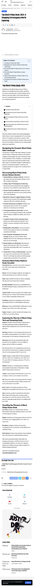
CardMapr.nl (10, 54)
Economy (13, 572)
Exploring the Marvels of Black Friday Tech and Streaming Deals (16, 76)
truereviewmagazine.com (9, 453)
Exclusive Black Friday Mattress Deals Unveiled (14, 73)
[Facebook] (9, 496)
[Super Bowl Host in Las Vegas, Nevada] (6, 564)
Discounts (25, 472)
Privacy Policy (18, 581)
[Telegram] (24, 502)
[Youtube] (9, 502)
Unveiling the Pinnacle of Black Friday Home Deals (16, 80)
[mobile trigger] (3, 2)
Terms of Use (5, 583)
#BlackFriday (10, 472)
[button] (28, 60)
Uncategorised (14, 563)
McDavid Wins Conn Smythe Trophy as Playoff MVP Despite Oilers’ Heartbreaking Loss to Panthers (21, 547)
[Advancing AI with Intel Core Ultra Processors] (6, 556)
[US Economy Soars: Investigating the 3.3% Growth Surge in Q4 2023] (6, 571)
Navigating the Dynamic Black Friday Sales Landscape (16, 65)
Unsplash (17, 54)
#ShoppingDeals (18, 472)
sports (20, 563)
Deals (18, 85)
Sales (4, 11)
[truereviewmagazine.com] (17, 1)
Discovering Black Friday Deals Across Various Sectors (17, 69)
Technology (14, 557)
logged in (11, 485)
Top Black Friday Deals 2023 (12, 63)
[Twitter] (24, 496)
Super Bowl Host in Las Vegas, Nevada (20, 561)
